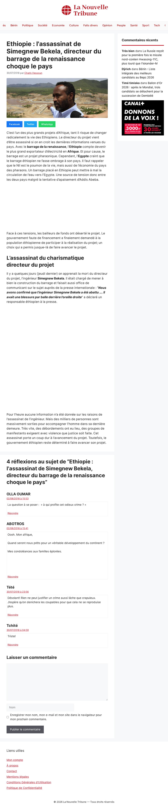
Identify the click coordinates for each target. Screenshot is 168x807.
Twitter (30, 124)
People (121, 25)
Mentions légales (18, 776)
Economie (58, 25)
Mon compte (15, 760)
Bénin (14, 25)
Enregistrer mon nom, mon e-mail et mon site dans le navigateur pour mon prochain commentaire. (56, 717)
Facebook (14, 124)
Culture (74, 25)
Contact (12, 771)
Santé (133, 25)
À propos (12, 765)
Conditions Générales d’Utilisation (29, 782)
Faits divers (90, 25)
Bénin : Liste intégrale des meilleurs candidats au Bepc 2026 (138, 73)
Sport (145, 25)
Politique (27, 25)
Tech (157, 25)
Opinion (107, 25)
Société (42, 25)
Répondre (13, 513)
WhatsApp (47, 124)
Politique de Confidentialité (24, 788)
